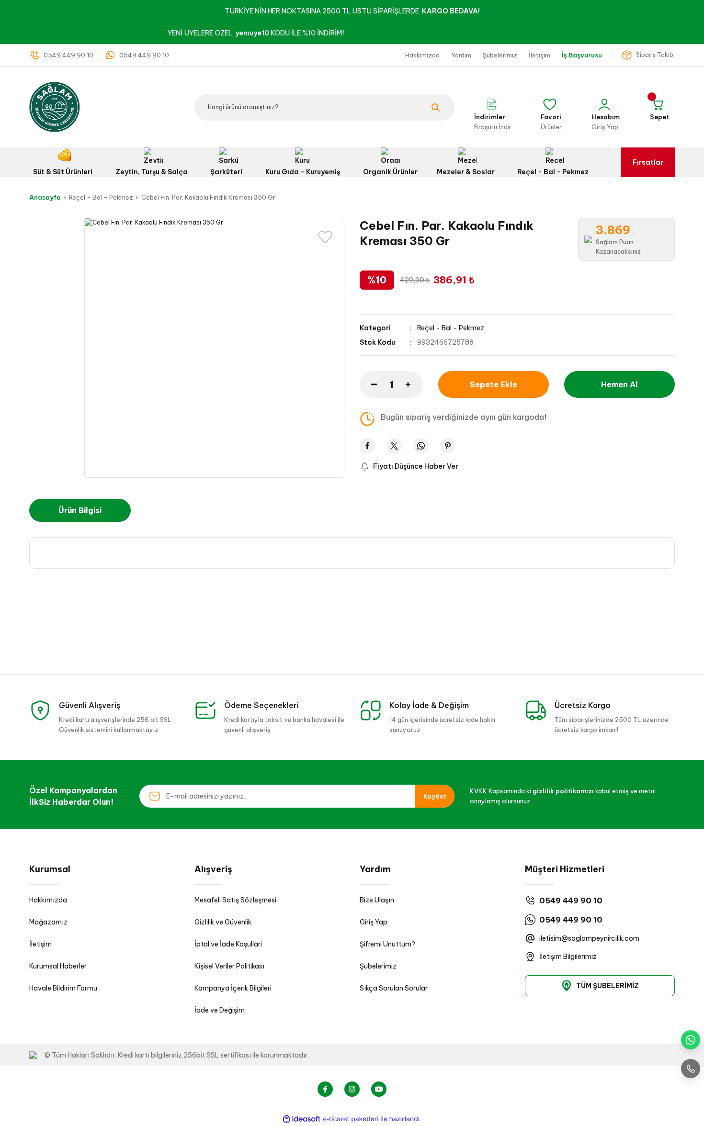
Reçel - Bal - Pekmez (450, 328)
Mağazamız (48, 922)
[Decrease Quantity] (368, 384)
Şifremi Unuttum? (387, 944)
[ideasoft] (302, 1119)
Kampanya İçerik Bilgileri (233, 988)
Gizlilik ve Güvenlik (222, 922)
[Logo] (54, 106)
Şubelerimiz (378, 966)
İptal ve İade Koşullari (228, 944)
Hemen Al (619, 384)
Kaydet (434, 796)
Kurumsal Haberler (58, 966)
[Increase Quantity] (414, 384)
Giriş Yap (373, 922)
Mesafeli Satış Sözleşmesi (235, 900)
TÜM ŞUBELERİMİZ (607, 985)
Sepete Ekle (493, 384)
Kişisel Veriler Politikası (229, 966)
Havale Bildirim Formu (63, 988)
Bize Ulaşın (377, 900)
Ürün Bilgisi (80, 510)
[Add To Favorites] (325, 237)
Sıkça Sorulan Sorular (394, 988)
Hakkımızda (48, 900)
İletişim (40, 944)
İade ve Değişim (219, 1010)
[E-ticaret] (351, 1119)
